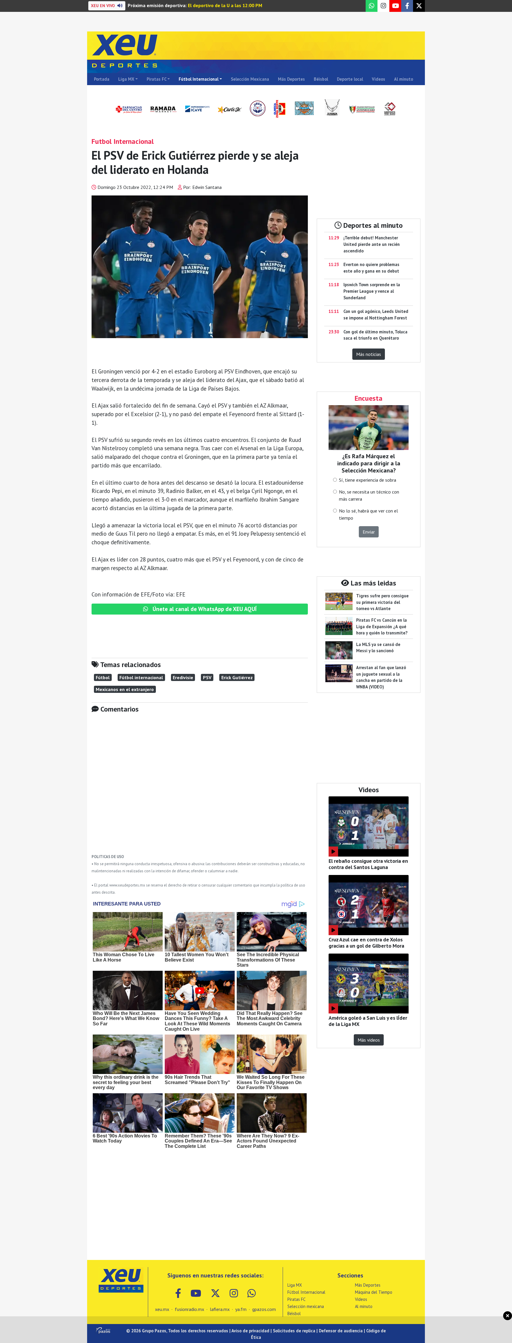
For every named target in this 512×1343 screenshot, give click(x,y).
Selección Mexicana (250, 79)
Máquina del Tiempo (373, 1292)
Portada (101, 79)
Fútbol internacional (141, 677)
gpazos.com (264, 1309)
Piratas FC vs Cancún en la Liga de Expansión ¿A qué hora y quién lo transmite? (381, 626)
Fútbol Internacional (198, 79)
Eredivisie (183, 677)
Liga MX (126, 79)
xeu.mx (162, 1309)
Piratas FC (157, 79)
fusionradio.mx (189, 1309)
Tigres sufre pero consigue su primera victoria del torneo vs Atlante (382, 602)
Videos (378, 79)
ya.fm (241, 1309)
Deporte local (350, 79)
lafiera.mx (220, 1309)
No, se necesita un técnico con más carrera (369, 495)
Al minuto (403, 79)
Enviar (369, 532)
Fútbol (103, 677)
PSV (207, 677)
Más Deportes (291, 79)
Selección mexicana (305, 1306)
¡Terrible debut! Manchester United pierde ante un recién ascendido (371, 244)
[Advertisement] (200, 788)
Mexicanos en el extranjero (125, 689)
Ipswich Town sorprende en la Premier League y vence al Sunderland (371, 291)
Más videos (369, 1040)
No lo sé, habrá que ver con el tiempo (368, 514)
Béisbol (321, 79)
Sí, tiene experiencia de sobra (367, 480)
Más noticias (368, 354)
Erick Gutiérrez (237, 677)
